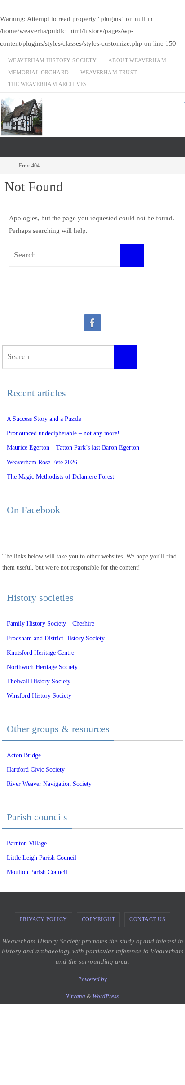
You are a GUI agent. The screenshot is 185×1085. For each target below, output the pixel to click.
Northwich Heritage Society (42, 667)
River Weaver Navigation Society (49, 784)
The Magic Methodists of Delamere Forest (60, 476)
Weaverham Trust (108, 72)
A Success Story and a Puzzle (44, 419)
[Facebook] (92, 323)
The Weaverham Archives (47, 84)
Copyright (98, 919)
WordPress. (106, 996)
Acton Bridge (24, 755)
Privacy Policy (43, 919)
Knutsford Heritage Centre (40, 652)
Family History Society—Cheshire (50, 623)
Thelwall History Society (38, 681)
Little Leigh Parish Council (41, 857)
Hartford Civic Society (36, 769)
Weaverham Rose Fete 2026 (42, 462)
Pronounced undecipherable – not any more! (63, 433)
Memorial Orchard (38, 72)
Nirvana (75, 996)
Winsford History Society (39, 695)
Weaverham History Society (52, 60)
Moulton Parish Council (37, 872)
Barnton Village (27, 843)
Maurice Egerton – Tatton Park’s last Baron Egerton (73, 447)
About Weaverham (137, 60)
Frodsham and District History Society (56, 638)
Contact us (147, 919)
